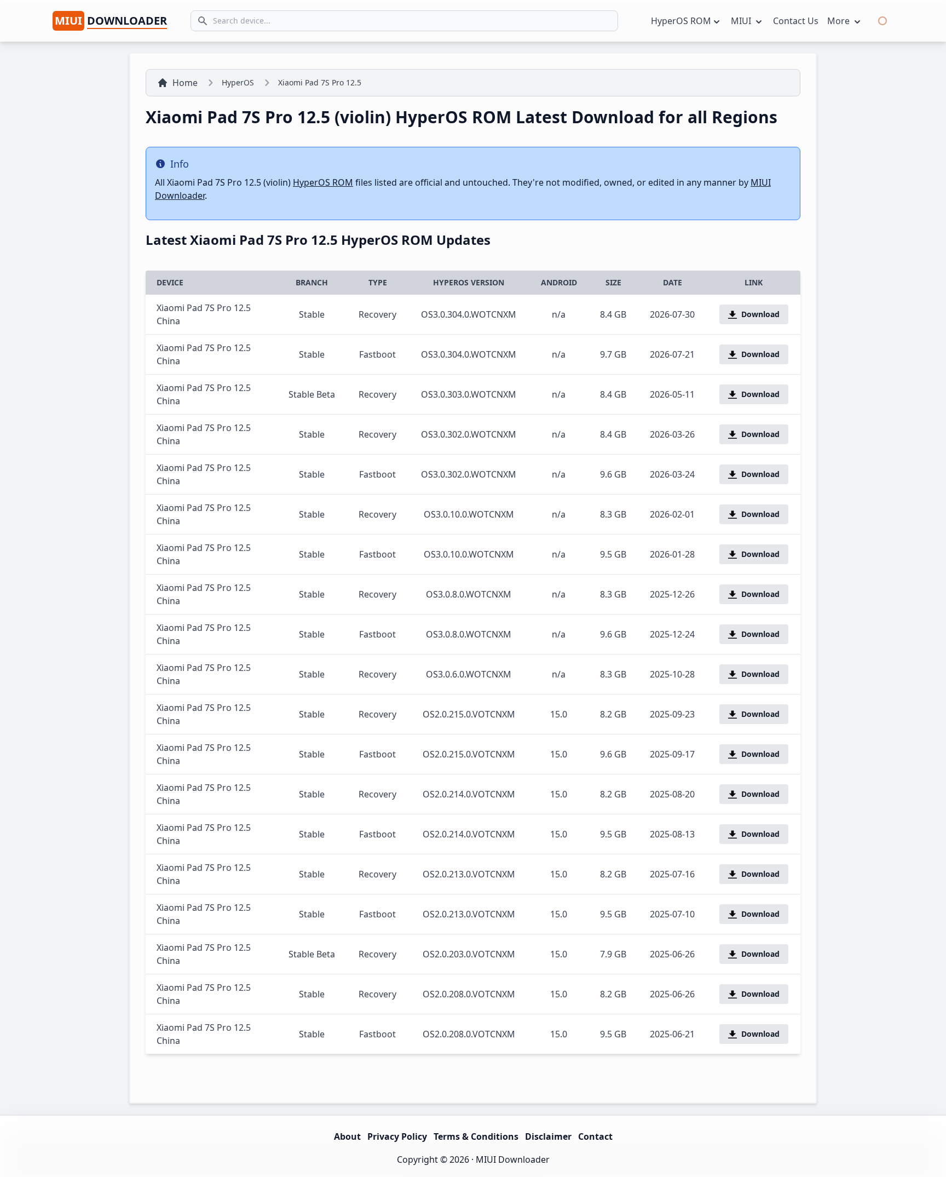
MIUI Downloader (513, 1159)
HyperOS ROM (681, 21)
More (839, 21)
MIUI (742, 21)
